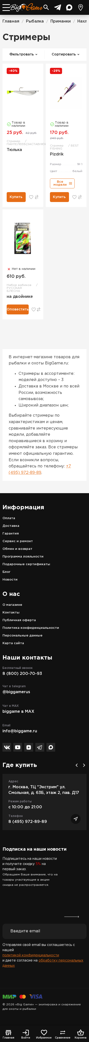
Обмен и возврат (17, 549)
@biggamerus (16, 692)
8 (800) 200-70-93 (22, 674)
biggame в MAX (18, 711)
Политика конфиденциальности (30, 628)
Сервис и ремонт (17, 541)
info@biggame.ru (19, 731)
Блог (6, 572)
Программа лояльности (23, 556)
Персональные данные (22, 635)
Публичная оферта (19, 620)
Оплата (8, 518)
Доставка (10, 526)
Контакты (11, 612)
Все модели (60, 183)
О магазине (12, 605)
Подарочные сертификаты (26, 564)
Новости (10, 579)
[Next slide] (84, 765)
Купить (16, 197)
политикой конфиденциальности (30, 955)
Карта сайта (13, 643)
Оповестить (18, 309)
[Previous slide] (76, 765)
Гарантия (10, 533)
